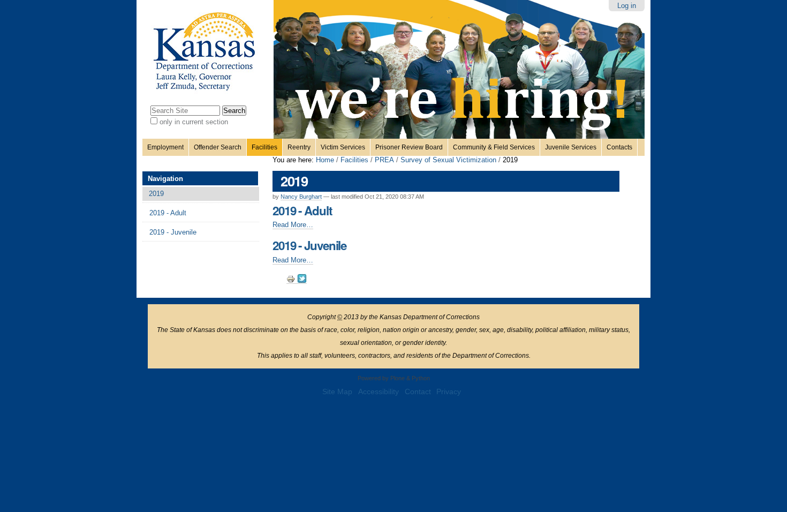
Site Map (337, 392)
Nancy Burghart (301, 196)
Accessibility (378, 392)
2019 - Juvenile (309, 245)
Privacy (448, 392)
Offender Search (217, 147)
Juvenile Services (570, 147)
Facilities (264, 147)
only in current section (194, 122)
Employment (165, 147)
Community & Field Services (494, 147)
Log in (626, 6)
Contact (418, 392)
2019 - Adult (302, 210)
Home (325, 160)
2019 (156, 194)
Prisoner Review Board (409, 147)
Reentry (299, 147)
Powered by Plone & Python (394, 378)
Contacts (619, 147)
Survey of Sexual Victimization (448, 160)
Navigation (165, 179)
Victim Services (343, 147)
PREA (384, 160)
